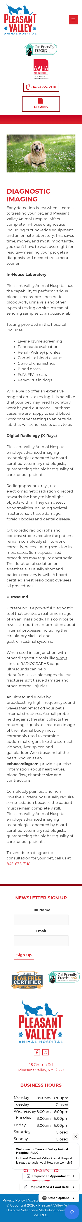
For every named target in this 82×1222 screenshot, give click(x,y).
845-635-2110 (43, 87)
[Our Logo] (20, 20)
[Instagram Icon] (45, 1052)
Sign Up (24, 955)
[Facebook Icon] (37, 1052)
